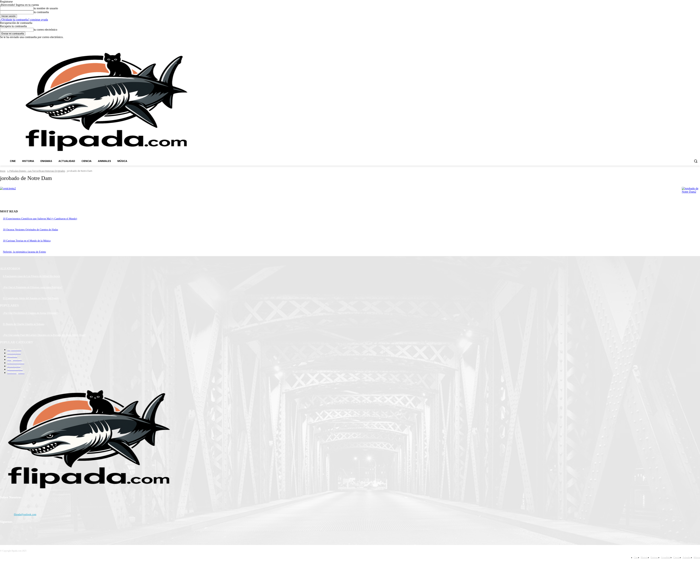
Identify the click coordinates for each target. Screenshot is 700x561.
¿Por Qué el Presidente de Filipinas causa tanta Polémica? (32, 287)
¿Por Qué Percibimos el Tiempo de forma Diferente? (30, 313)
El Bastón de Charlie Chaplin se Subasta (23, 324)
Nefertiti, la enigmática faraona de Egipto (24, 251)
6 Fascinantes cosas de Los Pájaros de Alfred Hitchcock (31, 276)
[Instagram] (683, 41)
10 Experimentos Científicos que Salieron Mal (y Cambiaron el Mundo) (40, 218)
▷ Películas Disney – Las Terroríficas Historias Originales (36, 170)
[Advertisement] (298, 101)
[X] (688, 41)
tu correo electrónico (45, 29)
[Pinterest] (22, 531)
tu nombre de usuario (46, 8)
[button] (695, 161)
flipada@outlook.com (25, 514)
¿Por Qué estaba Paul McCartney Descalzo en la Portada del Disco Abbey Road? (44, 335)
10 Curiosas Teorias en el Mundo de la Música (26, 240)
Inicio (2, 170)
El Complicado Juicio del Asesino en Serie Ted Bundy (31, 298)
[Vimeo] (693, 41)
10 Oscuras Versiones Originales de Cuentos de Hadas (30, 229)
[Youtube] (698, 41)
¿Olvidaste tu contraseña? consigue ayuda (24, 19)
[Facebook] (678, 41)
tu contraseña (41, 12)
